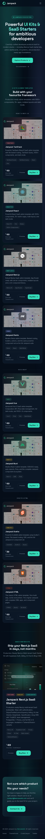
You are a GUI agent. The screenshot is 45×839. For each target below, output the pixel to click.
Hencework (21, 829)
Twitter (34, 833)
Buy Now (32, 172)
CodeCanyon (25, 833)
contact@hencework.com (17, 798)
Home (5, 833)
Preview (22, 172)
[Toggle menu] (40, 3)
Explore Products (21, 60)
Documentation (21, 66)
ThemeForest (13, 833)
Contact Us (15, 809)
